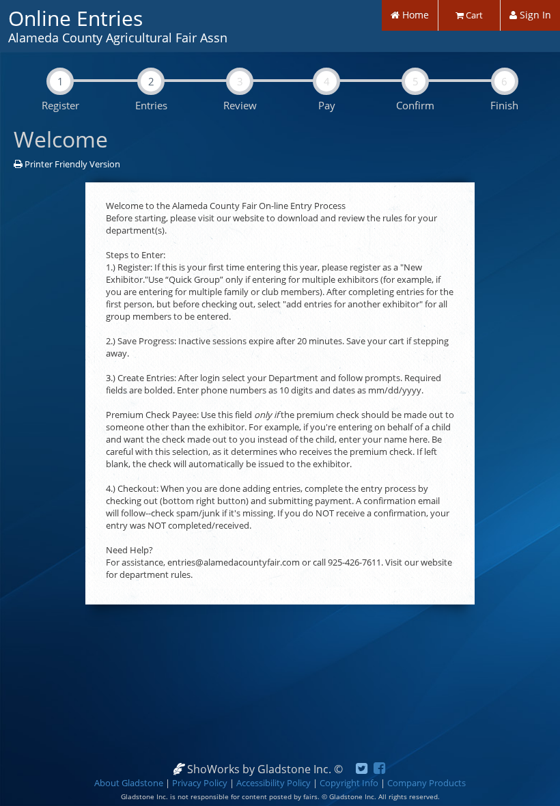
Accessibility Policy (273, 783)
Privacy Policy (199, 783)
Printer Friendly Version (71, 164)
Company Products (426, 783)
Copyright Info (349, 783)
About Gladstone (128, 783)
